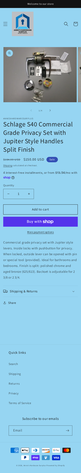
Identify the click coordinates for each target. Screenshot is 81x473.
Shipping (7, 165)
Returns (14, 383)
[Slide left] (31, 110)
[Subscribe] (67, 430)
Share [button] (12, 303)
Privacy (13, 393)
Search (13, 364)
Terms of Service (20, 403)
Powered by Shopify (55, 465)
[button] (5, 24)
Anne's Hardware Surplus (35, 465)
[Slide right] (50, 110)
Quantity (8, 185)
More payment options (40, 232)
